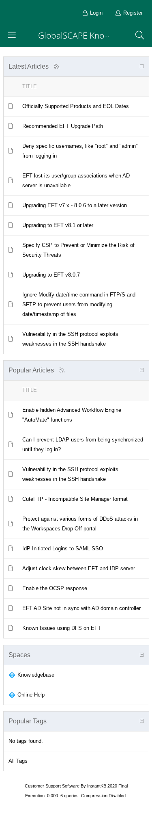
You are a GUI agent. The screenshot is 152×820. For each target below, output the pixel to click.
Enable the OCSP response (54, 588)
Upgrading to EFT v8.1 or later (57, 225)
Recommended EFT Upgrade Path (62, 126)
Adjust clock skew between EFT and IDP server (78, 568)
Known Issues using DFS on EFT (61, 628)
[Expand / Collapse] (142, 66)
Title (29, 86)
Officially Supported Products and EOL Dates (75, 106)
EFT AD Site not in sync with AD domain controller (81, 608)
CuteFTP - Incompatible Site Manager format (75, 499)
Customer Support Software (52, 785)
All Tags (18, 761)
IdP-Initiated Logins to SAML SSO (62, 548)
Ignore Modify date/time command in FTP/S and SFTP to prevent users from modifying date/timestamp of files (78, 304)
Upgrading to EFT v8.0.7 (51, 275)
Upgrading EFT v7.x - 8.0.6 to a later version (74, 205)
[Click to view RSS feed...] (57, 66)
